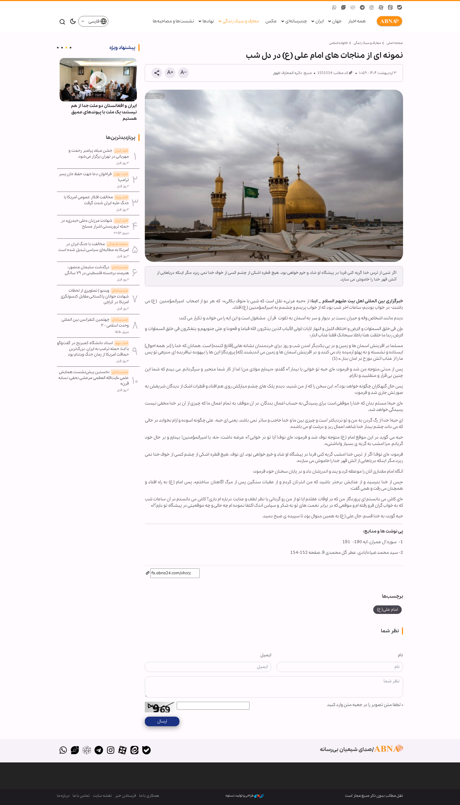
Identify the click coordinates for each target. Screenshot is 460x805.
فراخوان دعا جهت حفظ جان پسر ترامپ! (94, 177)
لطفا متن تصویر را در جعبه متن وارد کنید (365, 705)
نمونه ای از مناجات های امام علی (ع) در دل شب (324, 55)
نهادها (208, 21)
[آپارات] (123, 751)
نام (400, 655)
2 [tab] (66, 47)
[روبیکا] (87, 751)
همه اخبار (357, 21)
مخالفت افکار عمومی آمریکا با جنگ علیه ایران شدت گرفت (96, 200)
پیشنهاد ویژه (122, 47)
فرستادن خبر (125, 795)
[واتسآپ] (63, 751)
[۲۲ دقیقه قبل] (98, 79)
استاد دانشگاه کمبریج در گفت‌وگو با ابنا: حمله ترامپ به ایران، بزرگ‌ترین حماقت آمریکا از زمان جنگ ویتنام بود (93, 348)
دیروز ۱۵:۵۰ (122, 332)
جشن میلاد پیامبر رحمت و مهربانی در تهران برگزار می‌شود (98, 153)
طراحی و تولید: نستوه (239, 795)
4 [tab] (58, 47)
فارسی (94, 21)
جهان (337, 21)
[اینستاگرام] (111, 751)
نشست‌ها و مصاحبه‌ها (173, 21)
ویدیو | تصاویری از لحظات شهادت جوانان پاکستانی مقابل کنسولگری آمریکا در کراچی (95, 296)
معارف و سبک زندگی (241, 21)
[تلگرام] (99, 751)
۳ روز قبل (122, 163)
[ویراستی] (75, 751)
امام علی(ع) (387, 609)
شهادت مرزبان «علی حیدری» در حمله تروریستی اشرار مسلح (95, 223)
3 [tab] (62, 47)
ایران (319, 21)
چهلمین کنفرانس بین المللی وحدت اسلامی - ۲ (95, 322)
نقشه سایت (102, 795)
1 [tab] (70, 47)
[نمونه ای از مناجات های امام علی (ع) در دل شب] (274, 176)
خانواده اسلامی (338, 43)
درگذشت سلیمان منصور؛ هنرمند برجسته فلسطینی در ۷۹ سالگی (97, 270)
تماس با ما (81, 795)
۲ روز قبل (123, 186)
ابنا (388, 21)
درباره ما (63, 795)
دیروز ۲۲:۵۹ (121, 233)
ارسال (162, 721)
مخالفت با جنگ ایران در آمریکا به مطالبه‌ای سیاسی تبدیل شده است (93, 247)
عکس (271, 21)
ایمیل (265, 655)
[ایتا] (135, 751)
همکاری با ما (149, 795)
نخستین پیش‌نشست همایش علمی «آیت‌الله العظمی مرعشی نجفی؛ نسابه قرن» (93, 377)
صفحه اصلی (395, 43)
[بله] (146, 751)
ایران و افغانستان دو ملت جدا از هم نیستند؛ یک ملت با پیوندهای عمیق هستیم (104, 112)
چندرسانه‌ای (296, 21)
